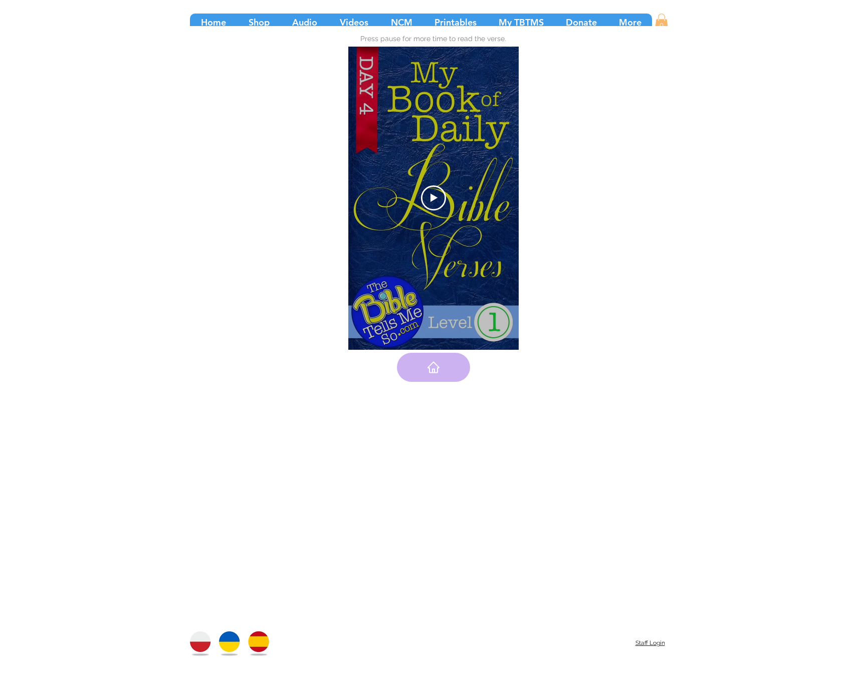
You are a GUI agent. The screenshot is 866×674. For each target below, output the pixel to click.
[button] (662, 22)
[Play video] (433, 197)
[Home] (433, 367)
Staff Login (650, 642)
